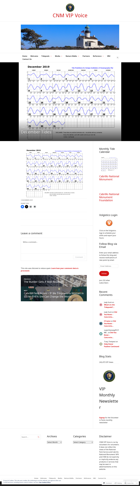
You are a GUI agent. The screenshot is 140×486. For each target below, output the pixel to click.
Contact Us (27, 59)
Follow (104, 273)
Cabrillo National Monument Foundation (109, 197)
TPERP (23, 127)
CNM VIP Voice (70, 15)
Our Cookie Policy (45, 482)
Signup (102, 417)
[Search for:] (31, 437)
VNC (108, 56)
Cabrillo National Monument (109, 177)
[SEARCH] (117, 57)
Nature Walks (71, 56)
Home (24, 56)
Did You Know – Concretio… (110, 314)
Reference (97, 56)
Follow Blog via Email (108, 245)
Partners (86, 56)
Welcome (34, 56)
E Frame (107, 321)
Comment (79, 257)
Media (57, 56)
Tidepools (45, 56)
